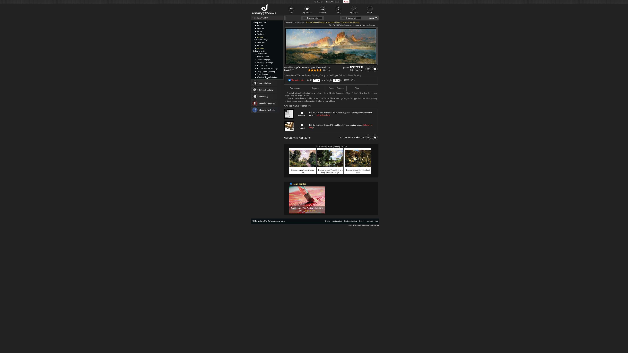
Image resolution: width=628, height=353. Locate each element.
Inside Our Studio (333, 2)
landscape (260, 28)
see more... (261, 37)
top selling (263, 96)
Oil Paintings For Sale (262, 221)
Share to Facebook (267, 110)
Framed (302, 128)
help (376, 221)
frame (327, 221)
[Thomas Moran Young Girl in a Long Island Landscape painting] (330, 166)
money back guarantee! (267, 103)
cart (291, 12)
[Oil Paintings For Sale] (264, 15)
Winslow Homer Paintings (267, 77)
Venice (259, 31)
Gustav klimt (262, 54)
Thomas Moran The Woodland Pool (358, 171)
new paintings (265, 83)
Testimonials (337, 221)
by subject (354, 12)
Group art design (261, 40)
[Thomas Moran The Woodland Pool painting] (358, 166)
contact (371, 18)
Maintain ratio (297, 80)
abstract (260, 25)
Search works (312, 18)
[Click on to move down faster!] (267, 78)
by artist (370, 12)
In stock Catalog (350, 221)
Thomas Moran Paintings (294, 22)
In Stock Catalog (266, 90)
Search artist (351, 18)
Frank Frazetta (262, 74)
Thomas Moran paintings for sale (334, 146)
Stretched (301, 116)
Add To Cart (356, 70)
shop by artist (259, 51)
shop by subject (260, 22)
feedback (322, 12)
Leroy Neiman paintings (266, 71)
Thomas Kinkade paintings (267, 68)
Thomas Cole (262, 65)
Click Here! (309, 210)
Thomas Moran (263, 57)
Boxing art (261, 34)
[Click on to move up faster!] (267, 21)
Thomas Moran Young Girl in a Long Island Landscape (330, 171)
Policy (361, 221)
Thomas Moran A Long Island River (302, 171)
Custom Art (318, 2)
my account (307, 12)
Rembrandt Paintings (265, 62)
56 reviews (327, 70)
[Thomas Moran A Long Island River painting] (302, 166)
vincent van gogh (263, 60)
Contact (370, 221)
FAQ (338, 12)
